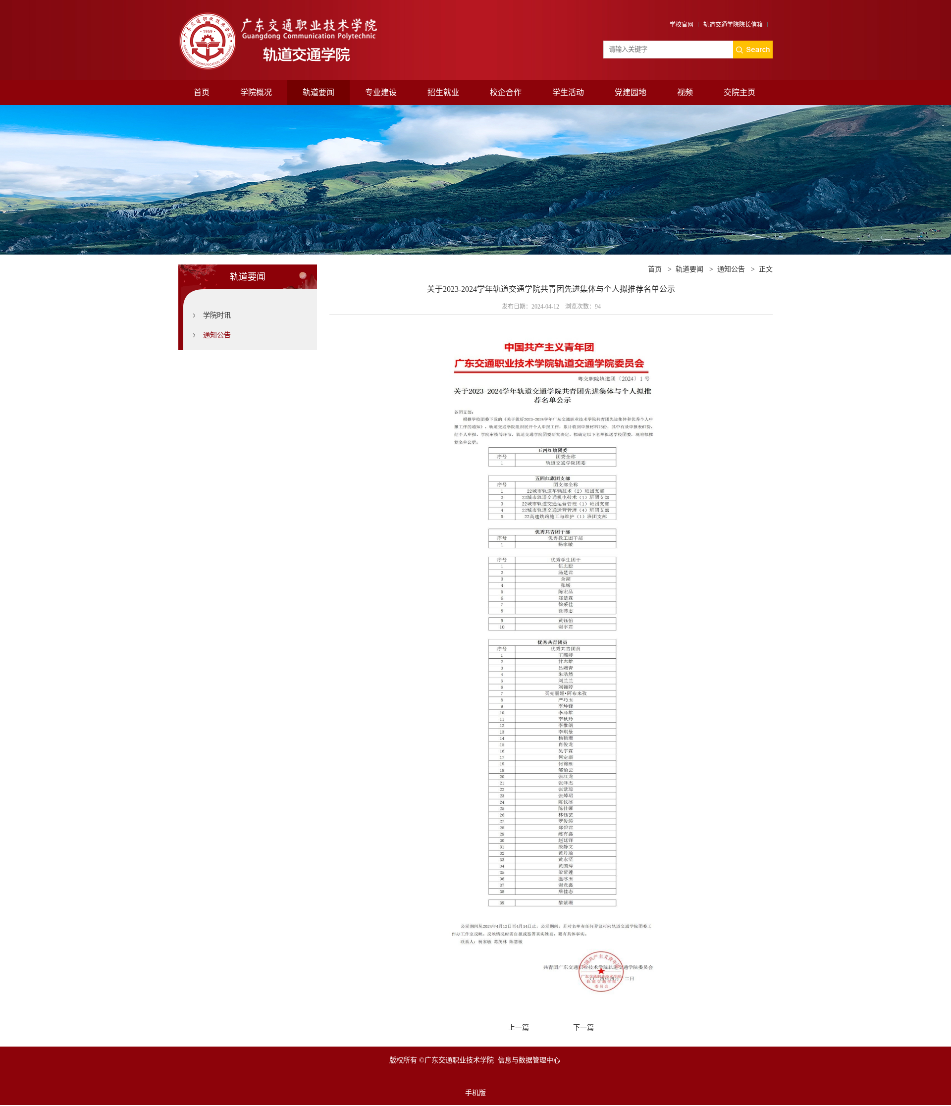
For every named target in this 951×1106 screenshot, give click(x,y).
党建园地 (630, 92)
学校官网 (681, 24)
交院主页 (739, 92)
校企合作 (506, 92)
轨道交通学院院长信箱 (733, 24)
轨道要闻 (318, 92)
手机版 (475, 1093)
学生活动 (568, 92)
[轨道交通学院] (294, 13)
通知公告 (217, 335)
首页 (202, 92)
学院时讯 (217, 315)
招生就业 (443, 92)
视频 (685, 92)
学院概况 (256, 92)
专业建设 (381, 92)
